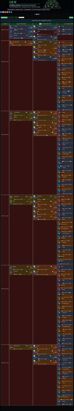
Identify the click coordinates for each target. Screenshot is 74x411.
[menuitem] (11, 10)
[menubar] (28, 10)
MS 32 (11, 32)
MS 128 (11, 44)
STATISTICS (35, 9)
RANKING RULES (19, 9)
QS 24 (11, 33)
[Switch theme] (37, 14)
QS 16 (11, 38)
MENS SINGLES (4, 17)
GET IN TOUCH (46, 9)
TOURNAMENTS (27, 9)
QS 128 (11, 45)
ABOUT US (40, 9)
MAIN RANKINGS (11, 9)
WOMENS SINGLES (11, 17)
